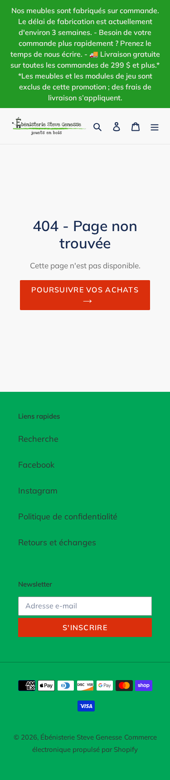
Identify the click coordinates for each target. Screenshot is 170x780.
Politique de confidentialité (67, 516)
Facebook (36, 464)
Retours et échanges (57, 542)
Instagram (38, 490)
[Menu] (154, 126)
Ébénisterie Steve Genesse (81, 737)
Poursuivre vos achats (85, 289)
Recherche (38, 439)
